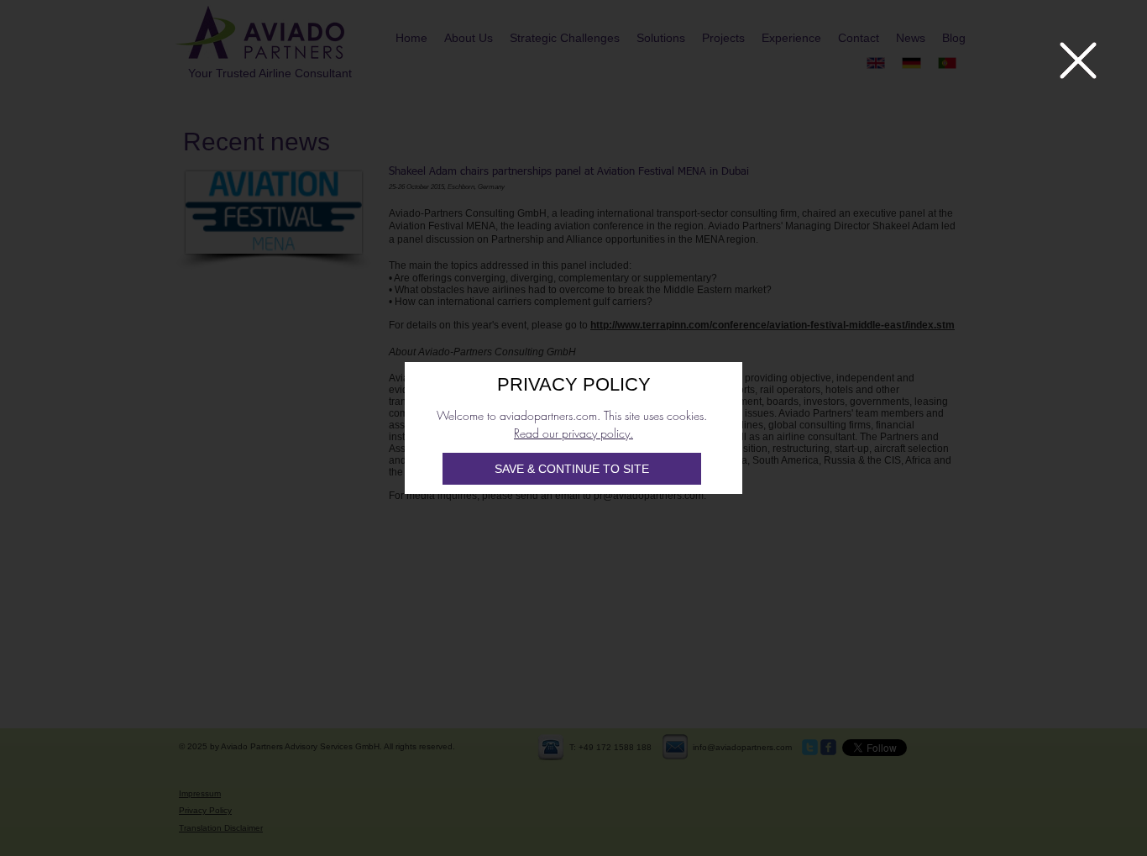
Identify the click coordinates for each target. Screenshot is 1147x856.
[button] (1078, 60)
